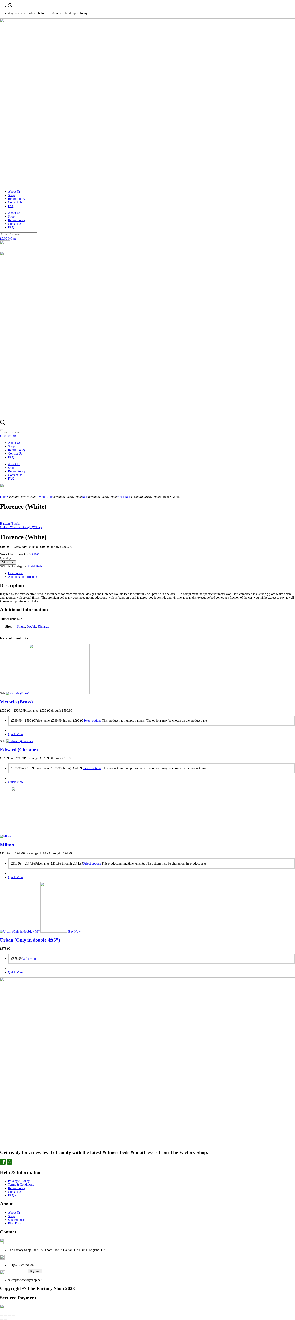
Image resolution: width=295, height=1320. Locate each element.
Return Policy (16, 198)
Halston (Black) (10, 523)
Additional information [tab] (22, 576)
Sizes (3, 554)
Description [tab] (15, 573)
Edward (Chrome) (19, 749)
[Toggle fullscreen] (5, 1315)
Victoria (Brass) (16, 701)
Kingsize (43, 626)
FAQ (11, 206)
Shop (11, 195)
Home (4, 496)
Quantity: (6, 558)
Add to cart (8, 562)
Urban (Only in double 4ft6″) (30, 940)
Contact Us (15, 202)
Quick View (15, 734)
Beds (85, 496)
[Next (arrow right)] (5, 1319)
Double (31, 626)
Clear (35, 554)
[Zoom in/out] (1, 1315)
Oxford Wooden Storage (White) (21, 527)
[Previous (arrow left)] (1, 1319)
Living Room (44, 496)
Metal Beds (124, 496)
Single (21, 626)
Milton (7, 844)
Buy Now (35, 1271)
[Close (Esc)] (13, 1315)
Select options (92, 720)
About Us (14, 191)
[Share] (9, 1315)
